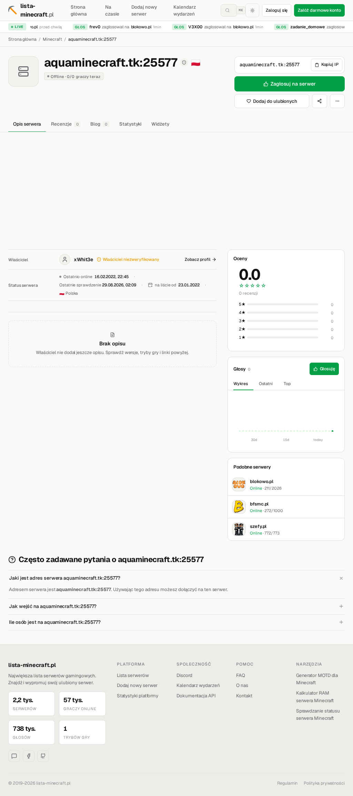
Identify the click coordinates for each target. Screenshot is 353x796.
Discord (184, 675)
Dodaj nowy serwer (144, 10)
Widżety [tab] (160, 124)
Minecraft (52, 39)
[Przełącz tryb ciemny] (252, 10)
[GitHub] (43, 756)
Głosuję (327, 369)
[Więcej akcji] (337, 101)
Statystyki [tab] (130, 124)
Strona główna (79, 10)
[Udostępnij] (319, 101)
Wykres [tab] (240, 383)
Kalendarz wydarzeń (184, 10)
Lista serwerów (133, 675)
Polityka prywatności (324, 783)
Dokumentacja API (196, 695)
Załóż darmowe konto (319, 10)
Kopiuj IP (330, 64)
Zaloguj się (277, 10)
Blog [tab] (98, 124)
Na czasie (112, 10)
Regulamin (287, 783)
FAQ (240, 675)
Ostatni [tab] (266, 383)
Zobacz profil (197, 259)
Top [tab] (287, 383)
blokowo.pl (138, 27)
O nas (242, 685)
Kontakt (244, 695)
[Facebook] (28, 756)
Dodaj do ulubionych (275, 101)
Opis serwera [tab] (27, 124)
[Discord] (14, 756)
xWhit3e (83, 259)
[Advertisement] (176, 184)
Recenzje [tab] (64, 124)
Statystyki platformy (138, 695)
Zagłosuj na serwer (293, 83)
